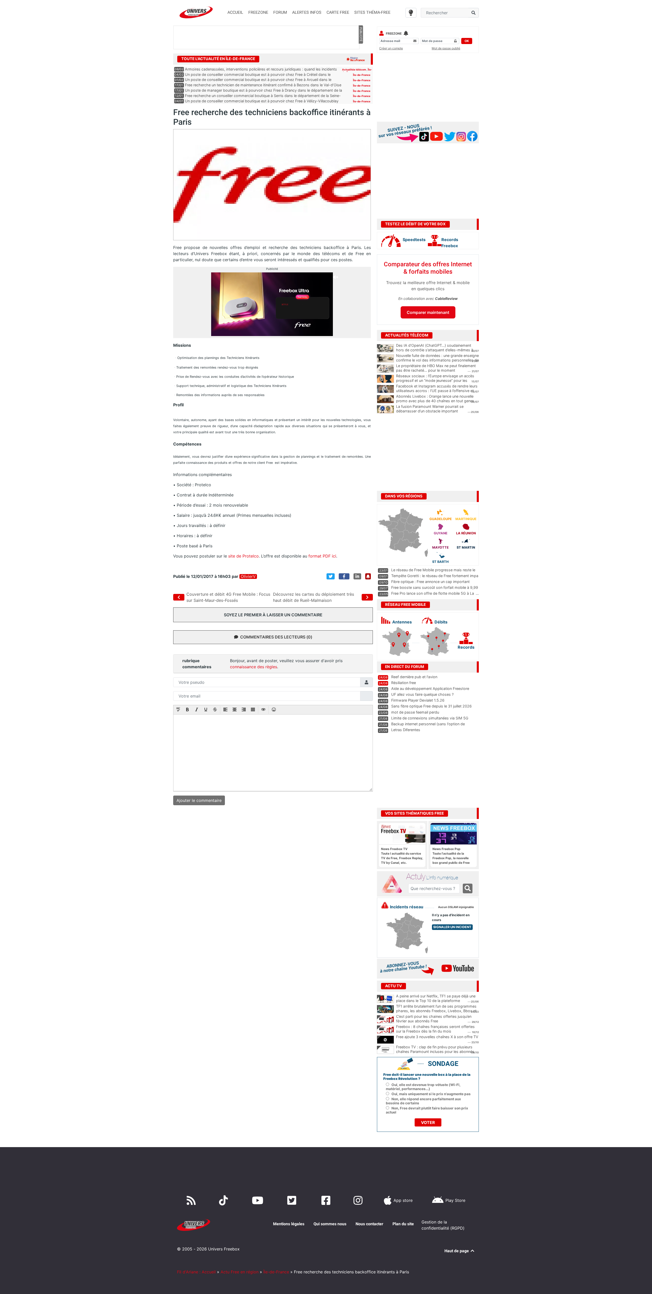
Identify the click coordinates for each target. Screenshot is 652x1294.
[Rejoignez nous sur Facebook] (327, 1200)
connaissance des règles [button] (253, 666)
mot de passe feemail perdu (415, 712)
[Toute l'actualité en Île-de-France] (355, 58)
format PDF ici (322, 556)
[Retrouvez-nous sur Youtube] (259, 1200)
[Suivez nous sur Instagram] (359, 1200)
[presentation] (178, 710)
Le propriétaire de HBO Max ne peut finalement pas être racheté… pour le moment (436, 368)
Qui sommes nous (330, 1223)
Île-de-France (361, 74)
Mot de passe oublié (446, 48)
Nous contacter (369, 1223)
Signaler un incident (452, 927)
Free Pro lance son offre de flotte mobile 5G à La (432, 593)
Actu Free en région (240, 1271)
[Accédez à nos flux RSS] (192, 1200)
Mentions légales (288, 1223)
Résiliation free (403, 682)
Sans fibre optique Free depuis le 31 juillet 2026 (431, 706)
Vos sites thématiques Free (414, 813)
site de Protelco (243, 556)
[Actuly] (393, 884)
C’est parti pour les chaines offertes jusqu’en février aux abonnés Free (433, 1018)
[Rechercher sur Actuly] (467, 888)
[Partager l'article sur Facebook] (344, 576)
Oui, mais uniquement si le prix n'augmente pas (431, 1094)
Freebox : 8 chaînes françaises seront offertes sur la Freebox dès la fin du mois (435, 1029)
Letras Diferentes (405, 730)
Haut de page (457, 1250)
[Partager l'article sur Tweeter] (331, 576)
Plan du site (403, 1223)
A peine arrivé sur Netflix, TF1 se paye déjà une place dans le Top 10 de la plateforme (436, 998)
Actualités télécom (354, 69)
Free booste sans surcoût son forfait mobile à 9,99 (434, 587)
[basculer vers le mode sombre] (410, 13)
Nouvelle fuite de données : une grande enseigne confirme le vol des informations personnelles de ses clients (437, 360)
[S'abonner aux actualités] (368, 576)
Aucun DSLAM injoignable (456, 907)
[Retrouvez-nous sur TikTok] (224, 1200)
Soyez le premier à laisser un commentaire (273, 614)
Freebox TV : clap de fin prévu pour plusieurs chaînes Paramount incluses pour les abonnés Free (435, 1052)
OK (467, 41)
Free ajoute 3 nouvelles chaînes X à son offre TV (437, 1037)
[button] (178, 710)
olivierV (248, 576)
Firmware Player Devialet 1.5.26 (417, 700)
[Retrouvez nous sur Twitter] (293, 1200)
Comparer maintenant (428, 312)
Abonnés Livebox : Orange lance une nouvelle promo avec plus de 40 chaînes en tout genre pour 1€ (435, 401)
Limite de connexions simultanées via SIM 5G (429, 718)
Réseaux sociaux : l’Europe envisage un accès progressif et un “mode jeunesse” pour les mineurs (435, 380)
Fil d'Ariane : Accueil (196, 1271)
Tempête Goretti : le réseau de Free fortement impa (434, 576)
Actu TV (393, 986)
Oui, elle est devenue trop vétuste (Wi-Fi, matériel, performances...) (423, 1087)
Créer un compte (391, 48)
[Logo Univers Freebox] (196, 12)
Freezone (394, 33)
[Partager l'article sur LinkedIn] (357, 576)
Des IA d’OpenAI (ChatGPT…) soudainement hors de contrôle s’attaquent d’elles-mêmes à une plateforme (434, 350)
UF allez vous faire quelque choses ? (422, 694)
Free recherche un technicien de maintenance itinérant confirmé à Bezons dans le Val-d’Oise (263, 85)
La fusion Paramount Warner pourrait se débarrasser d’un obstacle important (430, 408)
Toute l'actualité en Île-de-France (218, 59)
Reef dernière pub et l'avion (414, 677)
